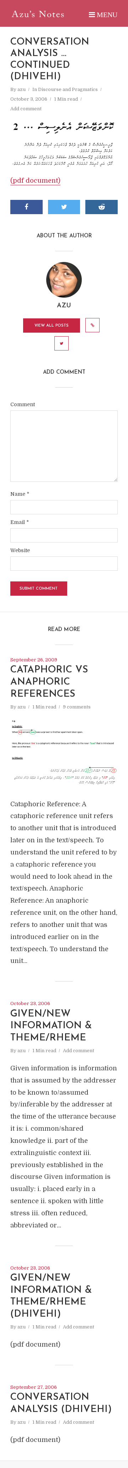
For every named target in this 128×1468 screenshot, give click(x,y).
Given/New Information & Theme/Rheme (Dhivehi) (51, 1296)
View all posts (51, 326)
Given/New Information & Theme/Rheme (51, 1026)
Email (19, 522)
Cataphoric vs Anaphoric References (49, 682)
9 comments (77, 707)
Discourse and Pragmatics (68, 89)
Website (20, 550)
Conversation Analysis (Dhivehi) (61, 1403)
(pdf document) (35, 180)
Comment (22, 404)
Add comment (26, 108)
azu (21, 89)
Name (19, 493)
